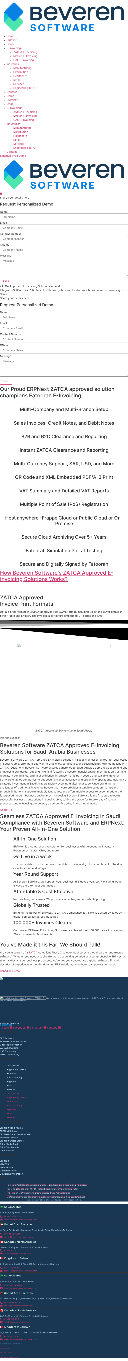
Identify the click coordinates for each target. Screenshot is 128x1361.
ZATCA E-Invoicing (25, 52)
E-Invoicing (14, 48)
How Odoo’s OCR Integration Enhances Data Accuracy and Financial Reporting (47, 1184)
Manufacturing (22, 68)
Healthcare (20, 76)
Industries (13, 64)
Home (10, 36)
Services (18, 84)
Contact (12, 92)
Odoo (10, 44)
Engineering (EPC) (24, 88)
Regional (11, 1081)
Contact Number (10, 233)
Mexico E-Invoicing (25, 56)
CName (4, 244)
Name (3, 211)
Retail (16, 80)
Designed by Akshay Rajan (9, 1357)
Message (5, 255)
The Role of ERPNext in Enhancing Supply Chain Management (38, 1192)
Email (3, 222)
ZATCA (33, 952)
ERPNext (12, 40)
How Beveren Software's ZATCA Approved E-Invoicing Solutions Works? (56, 576)
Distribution (20, 72)
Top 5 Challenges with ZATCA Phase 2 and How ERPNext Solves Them (42, 1188)
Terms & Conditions (7, 1353)
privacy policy (5, 1348)
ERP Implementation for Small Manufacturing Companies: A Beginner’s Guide (46, 1196)
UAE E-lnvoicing (23, 60)
